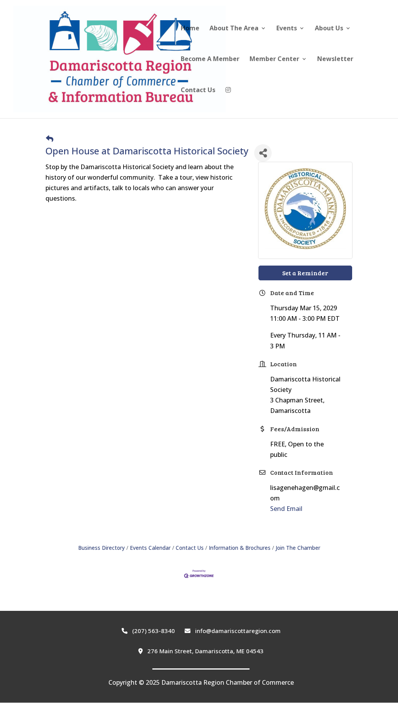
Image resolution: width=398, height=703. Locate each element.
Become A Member (210, 59)
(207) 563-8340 (153, 631)
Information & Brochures (240, 547)
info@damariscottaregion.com (237, 631)
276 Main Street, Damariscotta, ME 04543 (205, 651)
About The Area (233, 28)
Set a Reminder (305, 273)
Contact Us (198, 90)
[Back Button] (49, 138)
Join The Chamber (298, 547)
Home (190, 28)
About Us (329, 28)
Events (286, 28)
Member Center (274, 59)
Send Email (286, 508)
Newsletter (335, 59)
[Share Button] (263, 153)
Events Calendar (150, 547)
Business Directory (101, 547)
